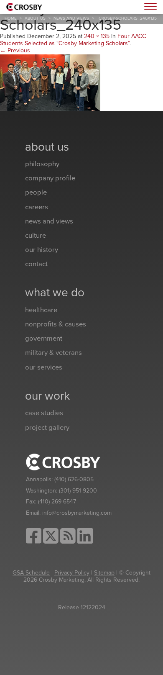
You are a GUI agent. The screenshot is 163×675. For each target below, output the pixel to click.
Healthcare (41, 310)
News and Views (71, 18)
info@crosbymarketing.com (77, 512)
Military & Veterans (53, 353)
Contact (36, 264)
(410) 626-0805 (74, 479)
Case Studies (44, 413)
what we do (54, 292)
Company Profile (50, 178)
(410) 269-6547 (57, 501)
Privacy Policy (71, 572)
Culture (35, 235)
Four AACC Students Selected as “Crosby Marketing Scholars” (73, 40)
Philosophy (42, 164)
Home (11, 18)
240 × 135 (97, 36)
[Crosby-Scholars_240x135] (50, 81)
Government (43, 338)
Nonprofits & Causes (55, 324)
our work (47, 396)
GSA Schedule (31, 572)
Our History (41, 250)
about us (35, 18)
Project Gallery (47, 427)
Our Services (43, 367)
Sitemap (104, 572)
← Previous (15, 50)
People (36, 192)
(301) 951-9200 (78, 490)
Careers (36, 207)
